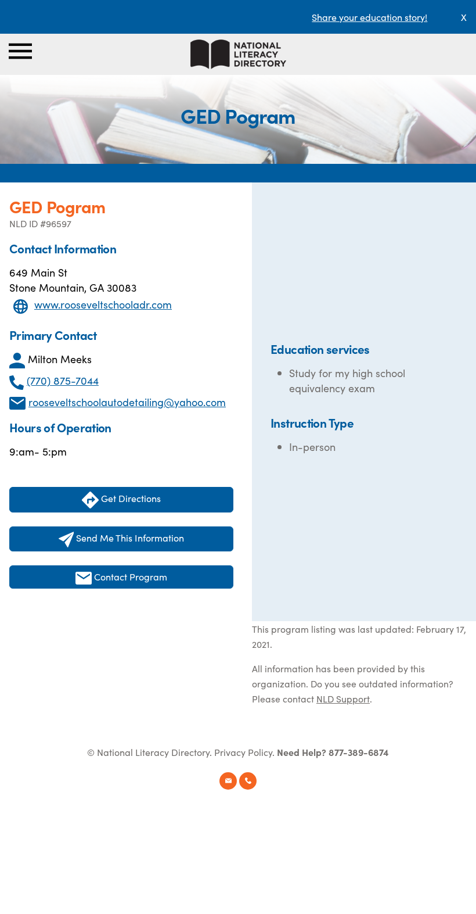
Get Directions (130, 498)
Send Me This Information (129, 537)
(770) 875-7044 (63, 380)
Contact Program (129, 576)
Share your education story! (369, 16)
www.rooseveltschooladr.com (103, 304)
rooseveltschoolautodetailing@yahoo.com (127, 402)
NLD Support (343, 698)
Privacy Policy (243, 751)
